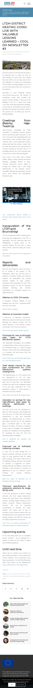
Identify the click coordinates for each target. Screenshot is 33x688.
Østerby (18, 54)
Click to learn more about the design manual (16, 395)
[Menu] (28, 4)
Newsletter (12, 54)
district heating (19, 574)
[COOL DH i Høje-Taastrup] (16, 65)
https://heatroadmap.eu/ (10, 95)
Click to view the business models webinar (15, 330)
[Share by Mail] (27, 588)
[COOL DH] (13, 4)
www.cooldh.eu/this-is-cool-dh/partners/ (15, 565)
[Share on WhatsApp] (16, 588)
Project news (7, 10)
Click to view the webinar (10, 309)
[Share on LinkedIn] (22, 588)
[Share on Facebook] (5, 588)
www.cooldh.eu (23, 553)
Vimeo (4, 219)
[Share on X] (11, 588)
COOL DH (25, 217)
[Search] (23, 4)
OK (12, 684)
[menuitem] (23, 4)
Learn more (20, 684)
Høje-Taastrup (7, 52)
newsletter (14, 576)
